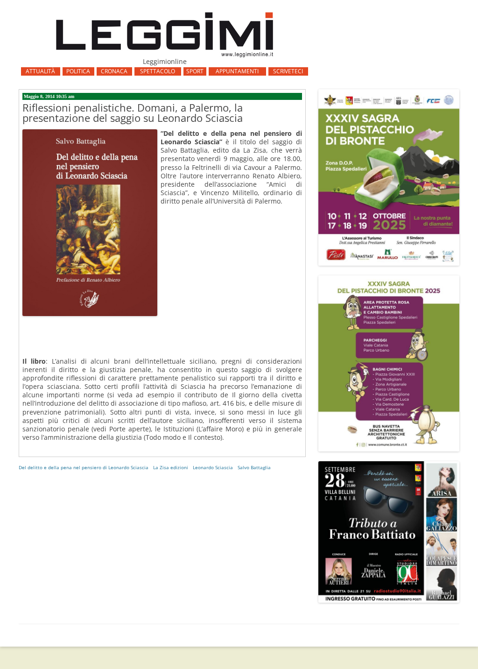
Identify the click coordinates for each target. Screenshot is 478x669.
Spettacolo (157, 71)
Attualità (40, 71)
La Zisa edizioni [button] (170, 467)
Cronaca (114, 71)
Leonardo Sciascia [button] (213, 467)
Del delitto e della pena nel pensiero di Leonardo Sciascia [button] (83, 467)
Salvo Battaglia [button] (254, 467)
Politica (78, 71)
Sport (195, 71)
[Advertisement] (162, 381)
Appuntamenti (237, 71)
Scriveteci (288, 71)
